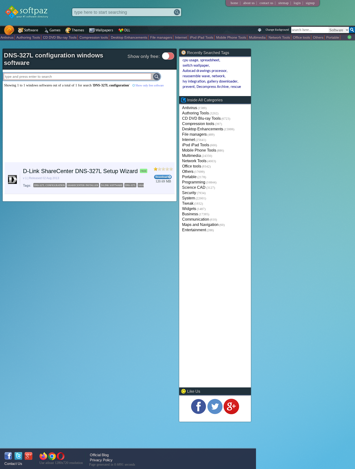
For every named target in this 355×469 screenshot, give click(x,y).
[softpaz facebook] (8, 458)
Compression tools (93, 37)
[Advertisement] (90, 125)
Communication (195, 219)
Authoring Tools (28, 37)
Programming (193, 182)
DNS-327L (130, 185)
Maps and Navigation (200, 225)
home (234, 3)
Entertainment (194, 230)
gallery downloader (222, 82)
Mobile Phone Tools (231, 37)
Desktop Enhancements (129, 37)
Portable (332, 37)
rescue (236, 87)
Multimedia (257, 37)
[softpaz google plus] (28, 458)
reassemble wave (196, 76)
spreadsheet (209, 60)
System (188, 198)
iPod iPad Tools (201, 37)
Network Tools (279, 37)
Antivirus (7, 37)
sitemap (283, 3)
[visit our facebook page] (198, 413)
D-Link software (111, 185)
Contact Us (13, 464)
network (218, 76)
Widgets (189, 209)
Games (55, 30)
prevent (189, 87)
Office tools (301, 37)
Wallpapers (104, 30)
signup (310, 3)
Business (190, 214)
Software (31, 30)
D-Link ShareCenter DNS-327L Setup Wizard (80, 171)
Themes (78, 30)
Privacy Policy (101, 460)
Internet (181, 37)
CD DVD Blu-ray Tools (60, 37)
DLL (127, 30)
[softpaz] (1, 32)
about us (249, 3)
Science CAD (194, 187)
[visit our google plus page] (231, 413)
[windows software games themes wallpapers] (29, 23)
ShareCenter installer (82, 185)
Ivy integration (194, 82)
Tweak (187, 203)
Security (189, 193)
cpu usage (190, 60)
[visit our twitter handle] (215, 413)
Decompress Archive (213, 87)
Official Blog (99, 455)
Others (318, 37)
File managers (161, 37)
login (297, 3)
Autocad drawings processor (205, 71)
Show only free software (149, 85)
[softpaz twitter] (18, 458)
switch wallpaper (196, 66)
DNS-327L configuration (49, 185)
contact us (266, 3)
